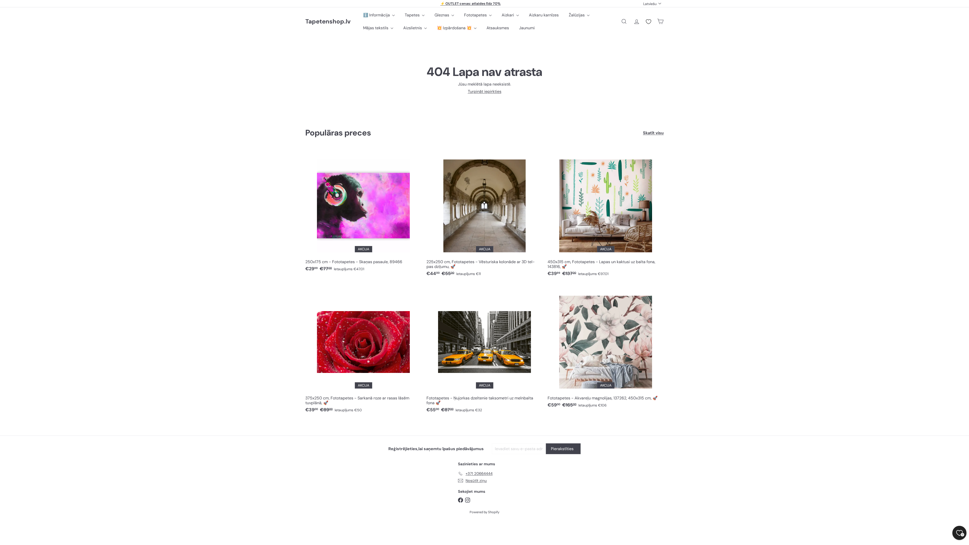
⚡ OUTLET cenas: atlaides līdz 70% (470, 3)
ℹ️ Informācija (377, 15)
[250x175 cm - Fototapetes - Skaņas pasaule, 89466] (363, 212)
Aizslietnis (413, 28)
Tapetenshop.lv (328, 21)
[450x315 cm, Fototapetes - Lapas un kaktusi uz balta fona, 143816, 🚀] (606, 215)
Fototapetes (476, 15)
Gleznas (442, 15)
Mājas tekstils (376, 28)
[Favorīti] (648, 21)
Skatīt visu (653, 132)
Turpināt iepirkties (484, 91)
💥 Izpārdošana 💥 (455, 28)
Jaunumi (527, 28)
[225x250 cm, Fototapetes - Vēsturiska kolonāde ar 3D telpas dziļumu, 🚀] (484, 215)
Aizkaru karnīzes (544, 15)
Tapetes (413, 15)
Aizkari (508, 15)
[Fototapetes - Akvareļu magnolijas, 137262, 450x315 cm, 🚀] (606, 348)
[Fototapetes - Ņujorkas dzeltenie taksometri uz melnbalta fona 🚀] (484, 351)
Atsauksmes (498, 28)
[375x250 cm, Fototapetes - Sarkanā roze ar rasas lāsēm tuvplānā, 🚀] (363, 351)
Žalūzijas (577, 15)
